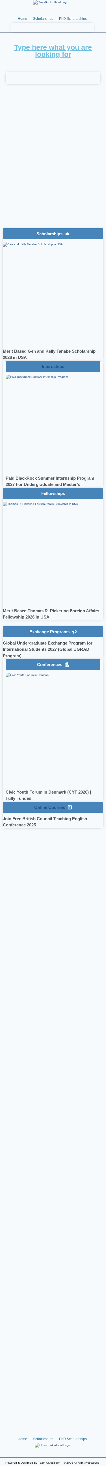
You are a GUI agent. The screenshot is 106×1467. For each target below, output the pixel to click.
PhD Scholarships (73, 19)
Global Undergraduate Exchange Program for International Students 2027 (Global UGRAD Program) (47, 649)
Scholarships (43, 19)
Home (22, 19)
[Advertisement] (53, 166)
